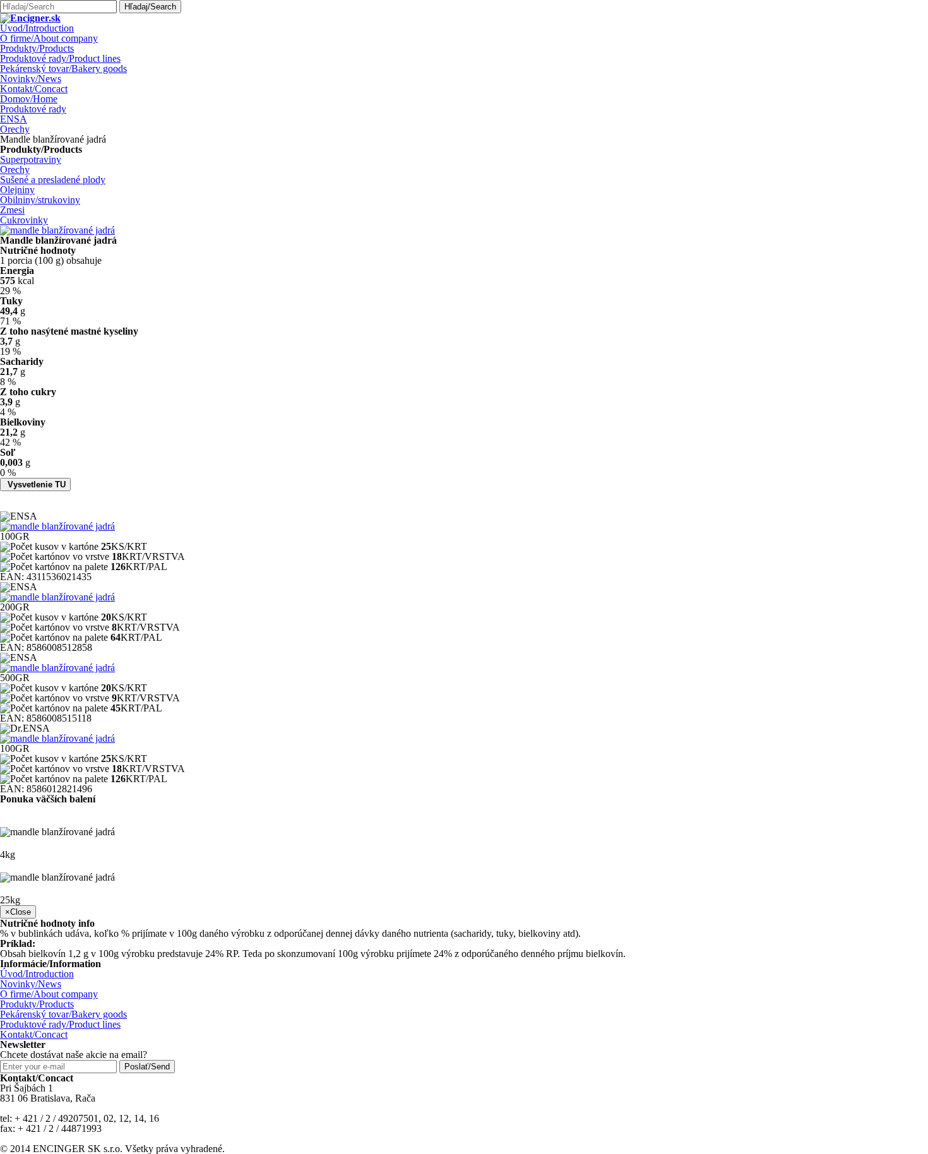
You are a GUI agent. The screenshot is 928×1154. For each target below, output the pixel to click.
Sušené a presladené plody (52, 179)
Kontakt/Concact (34, 88)
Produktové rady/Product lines (60, 58)
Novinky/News (30, 78)
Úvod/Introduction (37, 28)
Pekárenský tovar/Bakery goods (63, 68)
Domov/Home (28, 98)
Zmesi (12, 210)
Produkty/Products (37, 48)
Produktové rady (33, 109)
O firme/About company (49, 38)
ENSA (13, 119)
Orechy (15, 129)
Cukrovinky (24, 220)
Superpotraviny (30, 159)
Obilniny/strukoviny (40, 199)
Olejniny (17, 189)
